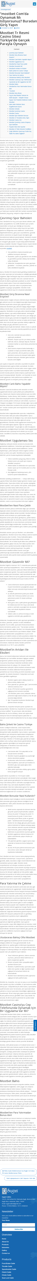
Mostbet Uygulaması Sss (16, 62)
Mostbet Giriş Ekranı (15, 93)
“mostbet (12, 91)
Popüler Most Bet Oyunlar (17, 127)
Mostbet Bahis (13, 84)
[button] (34, 4)
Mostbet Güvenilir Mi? (15, 66)
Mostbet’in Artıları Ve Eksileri (17, 68)
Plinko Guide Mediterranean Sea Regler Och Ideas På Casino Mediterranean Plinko (18, 1172)
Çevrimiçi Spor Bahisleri (16, 53)
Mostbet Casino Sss (15, 120)
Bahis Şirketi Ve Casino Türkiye (18, 71)
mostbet (9, 248)
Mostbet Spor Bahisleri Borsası (18, 115)
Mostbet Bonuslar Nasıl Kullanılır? (19, 73)
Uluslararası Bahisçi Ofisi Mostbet (19, 77)
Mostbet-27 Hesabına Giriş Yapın (19, 118)
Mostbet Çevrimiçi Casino (17, 111)
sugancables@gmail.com (13, 1204)
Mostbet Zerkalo (14, 109)
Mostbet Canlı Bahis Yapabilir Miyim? (20, 59)
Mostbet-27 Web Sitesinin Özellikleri (20, 129)
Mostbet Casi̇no (14, 113)
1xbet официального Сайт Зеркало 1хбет (19, 1178)
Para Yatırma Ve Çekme (16, 75)
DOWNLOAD (35, 1025)
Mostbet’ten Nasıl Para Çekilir (18, 64)
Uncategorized (5, 9)
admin (18, 28)
